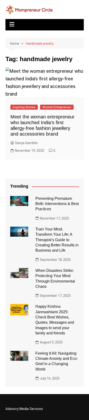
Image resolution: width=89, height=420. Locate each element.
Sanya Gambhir (26, 143)
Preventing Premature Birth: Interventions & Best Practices (57, 203)
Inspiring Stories (24, 107)
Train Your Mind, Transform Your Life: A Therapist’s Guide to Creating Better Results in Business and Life (57, 240)
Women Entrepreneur (56, 107)
